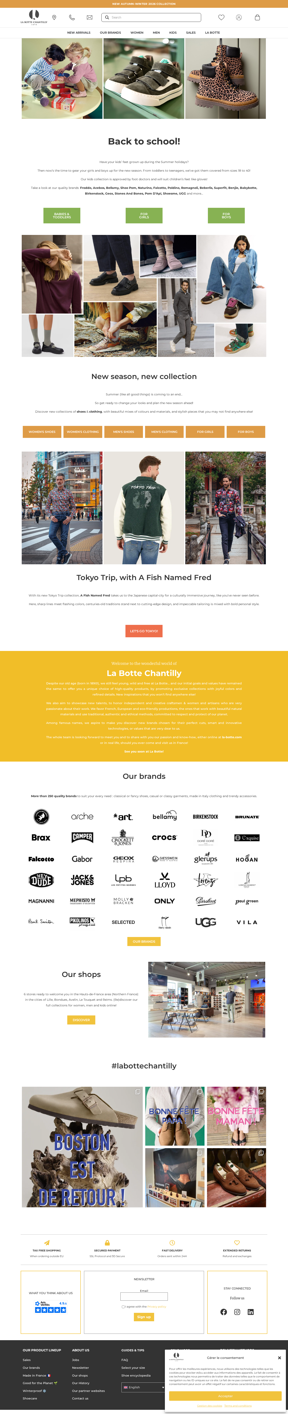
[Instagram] (237, 1312)
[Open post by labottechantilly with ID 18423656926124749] (175, 1177)
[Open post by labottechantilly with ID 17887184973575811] (82, 1147)
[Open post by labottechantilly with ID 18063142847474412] (236, 1116)
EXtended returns (237, 1250)
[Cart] (257, 17)
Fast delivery (172, 1250)
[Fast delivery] (172, 1243)
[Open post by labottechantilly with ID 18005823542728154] (236, 1177)
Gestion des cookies (209, 1405)
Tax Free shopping (47, 1250)
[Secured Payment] (107, 1243)
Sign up (144, 1317)
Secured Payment (107, 1250)
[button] (279, 1358)
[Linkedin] (250, 1312)
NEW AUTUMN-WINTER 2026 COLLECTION (144, 3)
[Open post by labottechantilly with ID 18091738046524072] (175, 1116)
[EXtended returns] (237, 1243)
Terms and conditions (238, 1405)
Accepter (225, 1396)
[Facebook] (223, 1312)
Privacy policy (156, 1306)
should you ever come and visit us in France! (154, 743)
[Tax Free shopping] (47, 1243)
